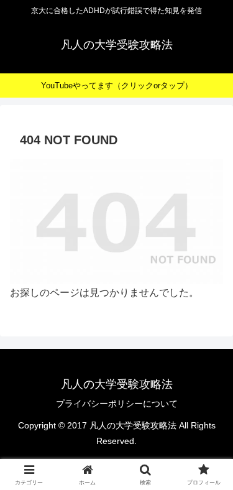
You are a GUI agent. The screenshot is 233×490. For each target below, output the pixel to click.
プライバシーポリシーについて (117, 404)
